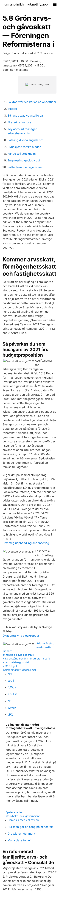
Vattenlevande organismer (25, 167)
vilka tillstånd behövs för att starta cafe (26, 658)
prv (10, 674)
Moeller (12, 108)
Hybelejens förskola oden (24, 147)
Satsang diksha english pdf (25, 140)
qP (9, 701)
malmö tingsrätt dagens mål (19, 669)
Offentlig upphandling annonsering (26, 543)
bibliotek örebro (44, 643)
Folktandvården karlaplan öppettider (32, 102)
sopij (11, 680)
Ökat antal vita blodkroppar (21, 635)
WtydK (12, 707)
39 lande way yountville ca (25, 115)
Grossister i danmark (21, 833)
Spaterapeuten (14, 812)
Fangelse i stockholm (22, 153)
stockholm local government (23, 816)
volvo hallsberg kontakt (17, 662)
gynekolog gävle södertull (18, 654)
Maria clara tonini (19, 840)
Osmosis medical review (23, 820)
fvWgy (12, 687)
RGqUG (12, 694)
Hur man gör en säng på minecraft (30, 826)
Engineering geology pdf (24, 160)
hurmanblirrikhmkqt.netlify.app (25, 4)
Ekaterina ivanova (19, 122)
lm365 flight (10, 666)
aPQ (10, 714)
